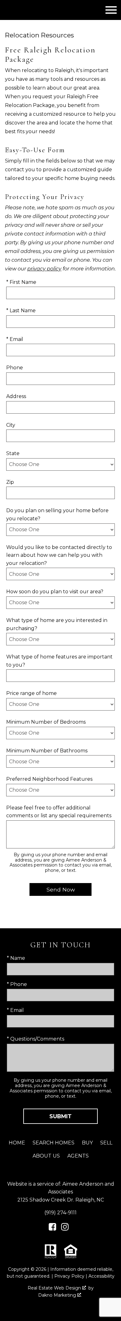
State (13, 453)
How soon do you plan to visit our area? (54, 592)
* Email (14, 339)
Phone (14, 368)
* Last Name (21, 310)
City (10, 425)
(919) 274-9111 (60, 1213)
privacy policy (44, 269)
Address (16, 396)
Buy (87, 1143)
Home (17, 1143)
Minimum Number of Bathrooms (46, 751)
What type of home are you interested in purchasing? (56, 624)
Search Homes (53, 1143)
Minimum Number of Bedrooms (46, 722)
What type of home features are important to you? (59, 661)
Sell (106, 1143)
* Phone (17, 984)
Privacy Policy (69, 1276)
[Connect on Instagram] (65, 1229)
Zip (10, 482)
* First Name (21, 282)
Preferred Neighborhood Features (49, 779)
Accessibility (101, 1276)
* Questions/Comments (35, 1039)
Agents (78, 1156)
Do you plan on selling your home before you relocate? (57, 515)
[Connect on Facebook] (52, 1229)
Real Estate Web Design (55, 1288)
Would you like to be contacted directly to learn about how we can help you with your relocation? (59, 555)
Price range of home (31, 693)
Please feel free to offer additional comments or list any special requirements (58, 812)
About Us (46, 1156)
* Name (16, 958)
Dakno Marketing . (60, 1295)
